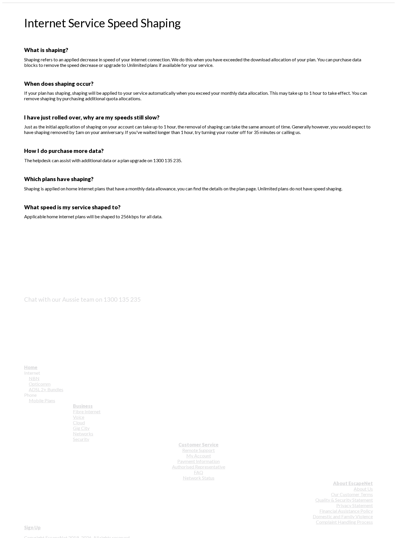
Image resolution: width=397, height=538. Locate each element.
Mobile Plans (42, 400)
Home (30, 367)
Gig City (81, 428)
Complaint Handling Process (344, 522)
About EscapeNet (353, 483)
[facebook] (28, 308)
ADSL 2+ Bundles (46, 389)
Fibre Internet (87, 411)
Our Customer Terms (352, 494)
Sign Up (32, 527)
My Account (198, 455)
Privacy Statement (354, 505)
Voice (78, 417)
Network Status (198, 477)
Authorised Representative (198, 466)
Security (81, 439)
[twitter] (28, 317)
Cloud (79, 422)
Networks (83, 433)
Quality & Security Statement (344, 500)
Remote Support (198, 450)
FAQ (198, 472)
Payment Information (198, 461)
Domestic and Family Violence (343, 516)
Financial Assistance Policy (346, 511)
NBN (34, 378)
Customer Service (198, 444)
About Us (363, 488)
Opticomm (40, 384)
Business (83, 406)
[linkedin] (28, 327)
